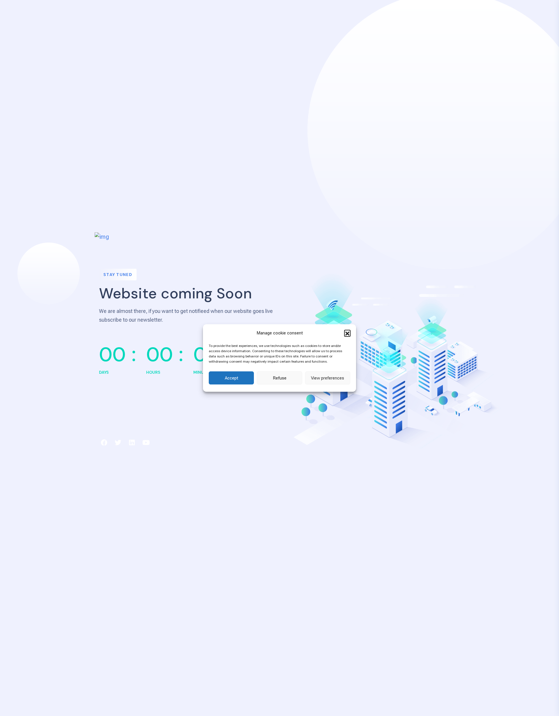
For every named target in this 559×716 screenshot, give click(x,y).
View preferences (327, 378)
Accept (231, 378)
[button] (347, 333)
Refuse (279, 378)
